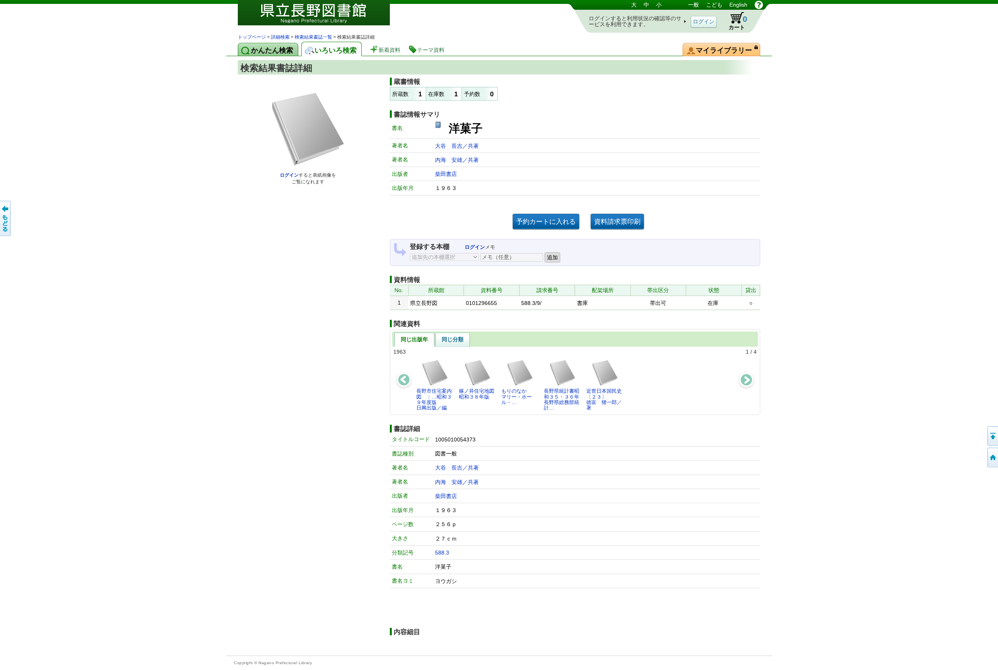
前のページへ (6, 218)
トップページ (252, 37)
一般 (693, 5)
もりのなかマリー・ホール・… (516, 396)
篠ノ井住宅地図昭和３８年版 (476, 393)
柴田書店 (446, 174)
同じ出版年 (414, 339)
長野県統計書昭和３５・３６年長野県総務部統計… (561, 399)
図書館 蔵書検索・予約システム (319, 16)
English (738, 5)
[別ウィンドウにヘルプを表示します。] (759, 5)
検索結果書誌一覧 (313, 37)
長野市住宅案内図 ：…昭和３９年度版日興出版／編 (434, 399)
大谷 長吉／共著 (457, 146)
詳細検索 (280, 37)
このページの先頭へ (992, 436)
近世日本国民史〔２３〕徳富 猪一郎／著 (604, 399)
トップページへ (992, 457)
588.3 (442, 552)
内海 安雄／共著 (457, 160)
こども (714, 5)
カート (738, 22)
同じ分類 (453, 339)
